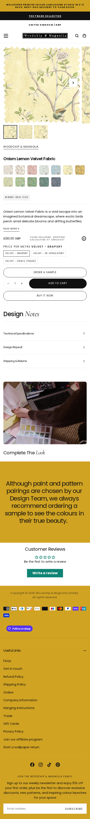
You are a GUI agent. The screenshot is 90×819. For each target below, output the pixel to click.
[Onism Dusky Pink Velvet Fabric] (32, 170)
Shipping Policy (14, 684)
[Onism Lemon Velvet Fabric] (68, 170)
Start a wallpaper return (21, 747)
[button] (45, 25)
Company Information (20, 700)
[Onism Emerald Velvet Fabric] (44, 182)
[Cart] (84, 36)
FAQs (7, 661)
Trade (7, 716)
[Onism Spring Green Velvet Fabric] (32, 182)
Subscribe (74, 809)
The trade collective (45, 16)
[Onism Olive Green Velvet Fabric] (8, 182)
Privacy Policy (13, 731)
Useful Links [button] (12, 650)
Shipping (59, 237)
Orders (8, 692)
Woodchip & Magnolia (21, 146)
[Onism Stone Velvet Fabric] (8, 170)
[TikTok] (49, 764)
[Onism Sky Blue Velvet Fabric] (56, 170)
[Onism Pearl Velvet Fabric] (20, 170)
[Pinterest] (57, 764)
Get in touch (12, 669)
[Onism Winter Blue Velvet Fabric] (56, 182)
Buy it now (45, 295)
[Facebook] (32, 764)
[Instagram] (40, 764)
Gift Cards (11, 724)
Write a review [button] (45, 573)
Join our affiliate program (22, 739)
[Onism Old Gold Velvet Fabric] (80, 170)
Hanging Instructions (19, 708)
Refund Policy (13, 677)
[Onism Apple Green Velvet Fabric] (20, 182)
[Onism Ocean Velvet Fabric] (44, 170)
